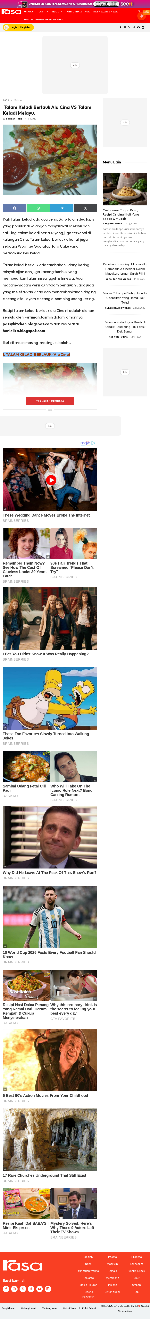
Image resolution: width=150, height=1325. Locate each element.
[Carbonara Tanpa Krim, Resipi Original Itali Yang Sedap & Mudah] (125, 189)
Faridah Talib (14, 118)
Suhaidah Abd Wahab (118, 278)
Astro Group (127, 1311)
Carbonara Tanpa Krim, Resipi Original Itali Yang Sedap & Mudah (121, 214)
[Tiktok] (134, 27)
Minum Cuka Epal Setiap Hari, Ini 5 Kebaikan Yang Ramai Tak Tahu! (125, 297)
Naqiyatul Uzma (112, 223)
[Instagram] (125, 27)
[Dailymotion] (143, 27)
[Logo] (11, 11)
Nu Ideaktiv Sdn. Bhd (129, 1306)
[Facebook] (120, 27)
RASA (6, 100)
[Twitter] (129, 27)
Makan (18, 100)
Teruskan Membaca (50, 400)
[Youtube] (138, 27)
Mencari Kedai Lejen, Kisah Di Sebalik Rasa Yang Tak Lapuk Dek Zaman (125, 326)
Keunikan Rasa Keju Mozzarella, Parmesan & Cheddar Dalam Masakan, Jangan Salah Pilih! (125, 268)
